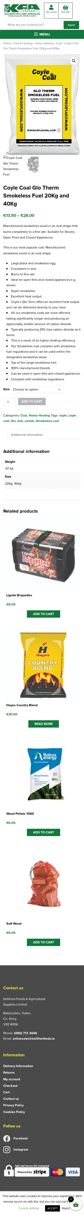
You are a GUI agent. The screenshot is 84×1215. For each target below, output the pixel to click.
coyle (63, 415)
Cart (6, 1092)
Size (6, 389)
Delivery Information (18, 1066)
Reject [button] (66, 1208)
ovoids (29, 421)
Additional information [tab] (27, 434)
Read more (43, 723)
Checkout (10, 1085)
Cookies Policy (14, 1112)
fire (13, 421)
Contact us (11, 1098)
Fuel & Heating (22, 43)
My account (11, 1079)
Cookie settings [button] (29, 1208)
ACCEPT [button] (52, 1208)
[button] (42, 34)
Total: (65, 12)
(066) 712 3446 (25, 1033)
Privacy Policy (13, 1105)
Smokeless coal (47, 421)
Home (7, 43)
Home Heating (44, 43)
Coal (59, 43)
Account (51, 12)
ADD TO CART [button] (43, 614)
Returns (9, 1072)
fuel (20, 421)
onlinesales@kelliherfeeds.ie (34, 1038)
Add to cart (31, 401)
